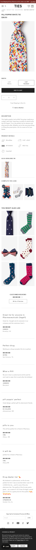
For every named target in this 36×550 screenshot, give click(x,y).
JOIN (29, 518)
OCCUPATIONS (19, 9)
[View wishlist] (28, 5)
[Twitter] (28, 523)
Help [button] (3, 528)
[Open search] (5, 5)
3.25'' (26, 82)
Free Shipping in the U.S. (18, 103)
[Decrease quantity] (4, 97)
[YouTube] (18, 523)
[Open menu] (2, 5)
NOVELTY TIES (10, 9)
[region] (18, 46)
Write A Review (18, 301)
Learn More (33, 1)
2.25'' (9, 82)
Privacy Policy (20, 540)
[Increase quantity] (14, 97)
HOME (3, 9)
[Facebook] (23, 523)
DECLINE (22, 546)
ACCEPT (13, 546)
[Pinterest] (13, 523)
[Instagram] (8, 523)
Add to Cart (18, 90)
